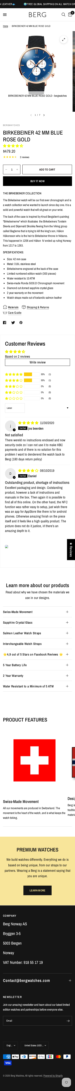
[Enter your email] (68, 1021)
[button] (13, 145)
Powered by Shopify (53, 1075)
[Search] (63, 14)
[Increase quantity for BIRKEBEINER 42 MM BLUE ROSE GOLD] (17, 169)
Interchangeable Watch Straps (22, 643)
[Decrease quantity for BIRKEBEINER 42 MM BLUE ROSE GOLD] (6, 169)
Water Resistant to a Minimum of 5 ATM (28, 686)
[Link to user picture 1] (6, 547)
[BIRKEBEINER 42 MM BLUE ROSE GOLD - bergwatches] (63, 39)
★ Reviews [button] (71, 549)
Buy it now (37, 181)
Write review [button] (38, 362)
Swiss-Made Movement (17, 612)
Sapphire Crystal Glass (17, 622)
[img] (28, 422)
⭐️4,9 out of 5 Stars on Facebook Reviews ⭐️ (33, 654)
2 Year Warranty (13, 675)
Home (5, 26)
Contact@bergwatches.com (26, 980)
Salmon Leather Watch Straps (22, 633)
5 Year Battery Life (15, 665)
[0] (69, 14)
